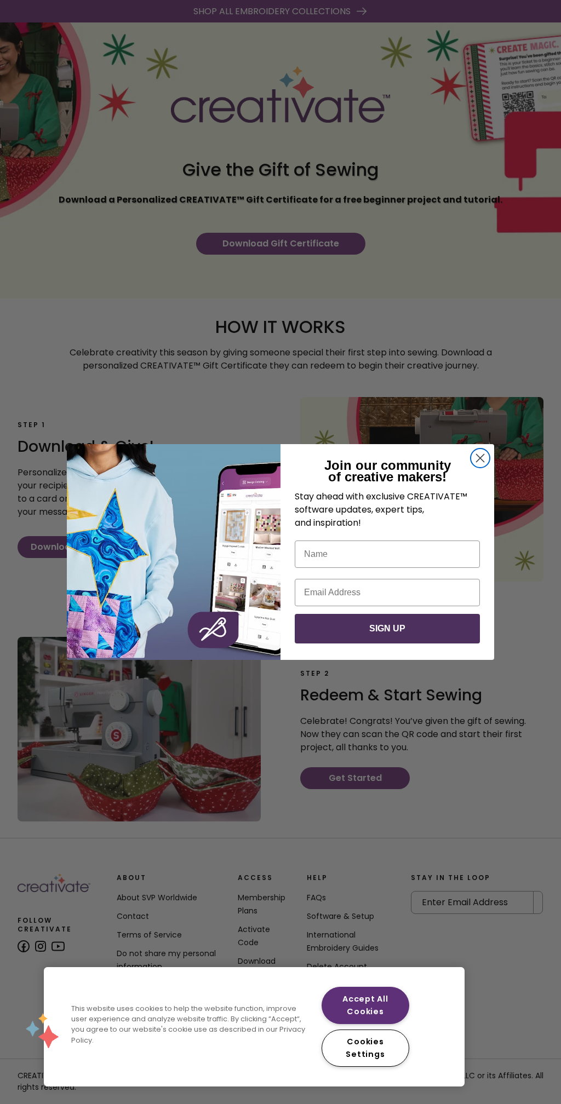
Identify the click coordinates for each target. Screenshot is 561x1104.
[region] (254, 1026)
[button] (42, 1030)
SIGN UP (387, 628)
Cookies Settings (365, 1048)
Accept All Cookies (365, 1005)
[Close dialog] (480, 458)
